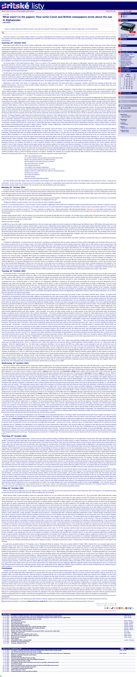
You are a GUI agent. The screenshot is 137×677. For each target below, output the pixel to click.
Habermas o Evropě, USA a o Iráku (20, 660)
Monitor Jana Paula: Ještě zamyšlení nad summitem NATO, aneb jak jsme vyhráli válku (35, 631)
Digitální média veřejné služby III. (20, 625)
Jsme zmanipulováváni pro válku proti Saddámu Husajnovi (27, 659)
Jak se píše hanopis (16, 623)
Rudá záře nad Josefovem (18, 637)
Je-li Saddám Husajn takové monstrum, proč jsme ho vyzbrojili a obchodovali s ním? (35, 662)
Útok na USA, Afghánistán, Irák (12, 648)
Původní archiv (126, 93)
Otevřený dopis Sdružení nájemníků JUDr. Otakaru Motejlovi (28, 628)
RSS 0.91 (125, 15)
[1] (2, 599)
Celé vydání (125, 68)
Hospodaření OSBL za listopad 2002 (21, 640)
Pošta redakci (15, 638)
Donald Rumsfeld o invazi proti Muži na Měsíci (24, 671)
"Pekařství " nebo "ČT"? (18, 632)
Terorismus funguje (16, 663)
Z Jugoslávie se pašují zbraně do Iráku (22, 668)
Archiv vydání (126, 71)
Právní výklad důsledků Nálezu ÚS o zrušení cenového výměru (28, 626)
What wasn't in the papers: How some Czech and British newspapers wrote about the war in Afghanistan (40, 617)
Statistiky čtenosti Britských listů (20, 641)
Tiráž (122, 111)
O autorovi (111, 603)
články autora (100, 603)
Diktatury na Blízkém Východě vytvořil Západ (23, 654)
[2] (2, 601)
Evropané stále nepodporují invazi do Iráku (23, 657)
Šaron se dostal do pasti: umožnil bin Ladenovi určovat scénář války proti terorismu (35, 665)
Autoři (123, 97)
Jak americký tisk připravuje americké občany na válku (26, 619)
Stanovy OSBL (127, 108)
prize (66, 29)
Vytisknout (100, 605)
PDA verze (124, 20)
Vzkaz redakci (126, 101)
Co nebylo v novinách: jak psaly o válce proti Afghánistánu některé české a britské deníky (36, 616)
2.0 (123, 648)
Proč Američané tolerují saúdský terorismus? (23, 666)
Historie (131, 648)
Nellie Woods (7, 22)
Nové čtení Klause (16, 620)
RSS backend (125, 13)
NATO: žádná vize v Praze (18, 669)
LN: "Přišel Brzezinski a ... (24, 634)
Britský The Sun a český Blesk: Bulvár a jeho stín (25, 635)
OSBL (123, 105)
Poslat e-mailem (109, 605)
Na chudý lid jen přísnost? (18, 622)
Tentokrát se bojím (16, 656)
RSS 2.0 (125, 17)
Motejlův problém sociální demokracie (22, 629)
